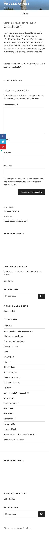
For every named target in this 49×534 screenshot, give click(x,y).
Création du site (11, 346)
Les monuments (11, 403)
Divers (7, 352)
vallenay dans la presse (14, 439)
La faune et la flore (12, 382)
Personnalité (9, 424)
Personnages (9, 419)
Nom (6, 139)
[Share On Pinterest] (3, 146)
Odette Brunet (28, 23)
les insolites (9, 398)
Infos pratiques (10, 372)
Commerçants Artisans (14, 341)
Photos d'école (10, 429)
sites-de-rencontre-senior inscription (20, 434)
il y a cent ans (15, 80)
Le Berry (7, 388)
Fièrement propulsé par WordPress (18, 528)
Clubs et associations (13, 336)
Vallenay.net (17, 4)
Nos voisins (9, 413)
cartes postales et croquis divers (18, 331)
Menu (25, 14)
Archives (8, 326)
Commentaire (11, 104)
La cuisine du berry (12, 377)
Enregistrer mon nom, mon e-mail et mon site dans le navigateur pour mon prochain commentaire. (23, 182)
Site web (8, 166)
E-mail (7, 153)
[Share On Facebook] (3, 136)
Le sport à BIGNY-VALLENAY (16, 393)
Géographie (9, 357)
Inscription (8, 281)
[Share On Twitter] (3, 141)
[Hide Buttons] (1, 151)
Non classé (8, 408)
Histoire (7, 362)
